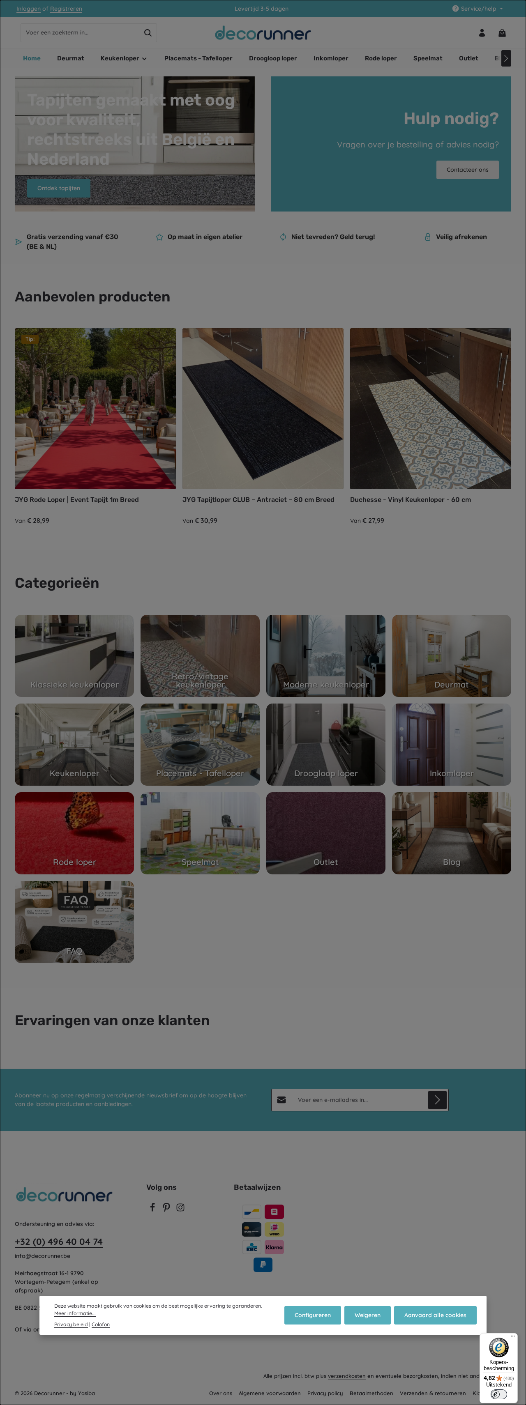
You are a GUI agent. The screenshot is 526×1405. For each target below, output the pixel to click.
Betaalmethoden (371, 1393)
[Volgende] (506, 58)
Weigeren (368, 1315)
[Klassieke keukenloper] (74, 656)
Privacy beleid (71, 1324)
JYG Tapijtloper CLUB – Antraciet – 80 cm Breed (258, 500)
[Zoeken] (148, 32)
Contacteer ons (468, 169)
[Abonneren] (437, 1100)
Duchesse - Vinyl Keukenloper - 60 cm (410, 500)
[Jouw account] (482, 32)
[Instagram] (180, 1210)
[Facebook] (153, 1210)
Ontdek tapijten (58, 188)
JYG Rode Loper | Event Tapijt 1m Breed (77, 500)
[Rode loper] (74, 833)
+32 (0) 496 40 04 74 (59, 1241)
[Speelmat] (200, 833)
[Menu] (513, 1338)
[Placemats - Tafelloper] (200, 745)
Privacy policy (325, 1393)
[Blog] (451, 833)
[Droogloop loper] (325, 745)
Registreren (66, 8)
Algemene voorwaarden (270, 1393)
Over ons (220, 1393)
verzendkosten (347, 1376)
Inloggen (28, 8)
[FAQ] (74, 922)
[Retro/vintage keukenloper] (200, 656)
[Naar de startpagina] (263, 33)
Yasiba (86, 1393)
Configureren (313, 1315)
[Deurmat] (451, 656)
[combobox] (80, 32)
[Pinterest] (167, 1210)
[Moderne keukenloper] (325, 656)
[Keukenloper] (74, 745)
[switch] (499, 1394)
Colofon (101, 1324)
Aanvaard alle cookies (435, 1315)
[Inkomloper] (451, 745)
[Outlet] (325, 833)
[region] (263, 427)
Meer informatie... (75, 1313)
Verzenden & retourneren (433, 1393)
